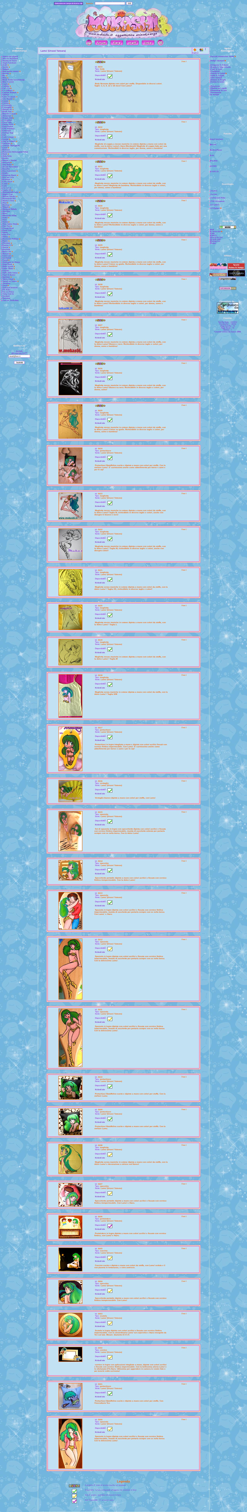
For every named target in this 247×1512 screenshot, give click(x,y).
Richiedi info (100, 79)
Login (194, 53)
